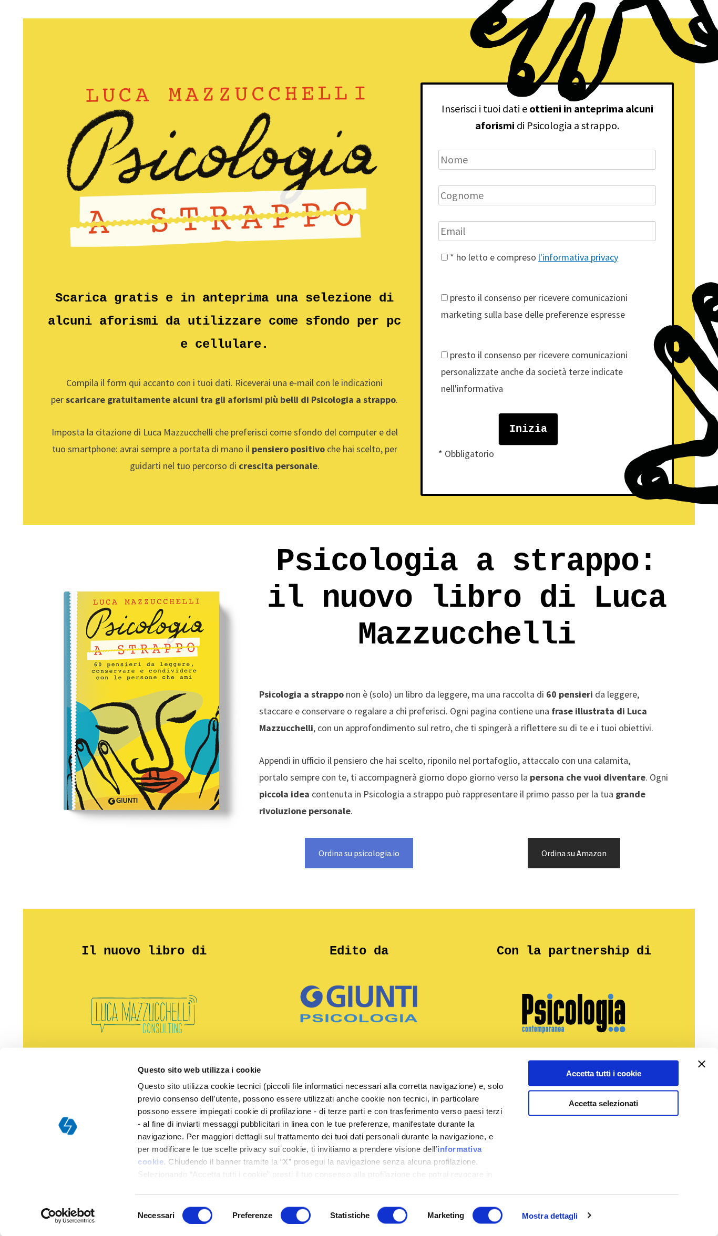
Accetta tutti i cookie (603, 1073)
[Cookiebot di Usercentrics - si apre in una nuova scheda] (68, 1215)
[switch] (296, 1215)
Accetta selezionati (603, 1102)
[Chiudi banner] (701, 1064)
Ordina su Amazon (574, 853)
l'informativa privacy (578, 257)
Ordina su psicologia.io (359, 853)
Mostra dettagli (550, 1215)
